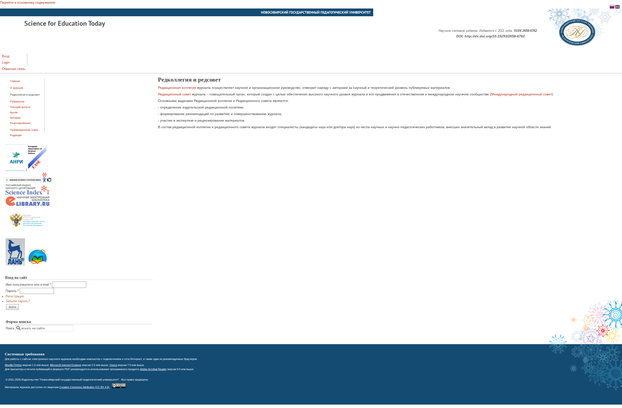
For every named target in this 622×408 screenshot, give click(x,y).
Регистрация (15, 296)
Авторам (15, 117)
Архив (13, 112)
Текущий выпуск (20, 107)
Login (5, 62)
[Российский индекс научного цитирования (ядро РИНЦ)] (27, 193)
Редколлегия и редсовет (25, 94)
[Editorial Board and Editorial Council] (617, 7)
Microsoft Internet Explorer (65, 365)
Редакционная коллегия (177, 88)
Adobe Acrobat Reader (153, 369)
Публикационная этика (24, 129)
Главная (15, 81)
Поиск (10, 328)
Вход (5, 56)
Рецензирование (20, 123)
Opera (113, 365)
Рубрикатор (17, 101)
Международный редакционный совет (521, 94)
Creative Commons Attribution (84, 387)
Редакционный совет (174, 94)
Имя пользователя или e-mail (28, 284)
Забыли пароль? (18, 301)
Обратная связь (13, 69)
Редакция (16, 135)
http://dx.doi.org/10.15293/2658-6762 (495, 36)
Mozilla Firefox (13, 365)
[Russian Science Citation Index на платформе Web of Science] (29, 181)
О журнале (16, 87)
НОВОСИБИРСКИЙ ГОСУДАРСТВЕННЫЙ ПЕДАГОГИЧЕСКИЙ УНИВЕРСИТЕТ (316, 12)
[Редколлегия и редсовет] (612, 7)
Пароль (12, 291)
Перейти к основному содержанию (27, 2)
